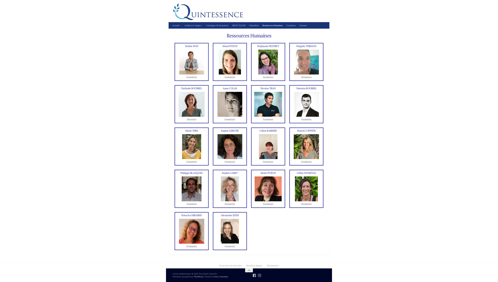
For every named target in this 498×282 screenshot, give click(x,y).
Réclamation (273, 265)
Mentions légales (254, 265)
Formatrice (191, 77)
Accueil (175, 25)
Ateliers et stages (193, 25)
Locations (291, 25)
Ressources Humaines (272, 25)
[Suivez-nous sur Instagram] (259, 275)
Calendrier (254, 25)
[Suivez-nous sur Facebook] (254, 275)
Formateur (306, 119)
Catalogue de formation (217, 25)
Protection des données (230, 265)
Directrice (191, 119)
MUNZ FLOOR (238, 25)
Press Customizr (220, 276)
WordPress (198, 276)
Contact (303, 25)
